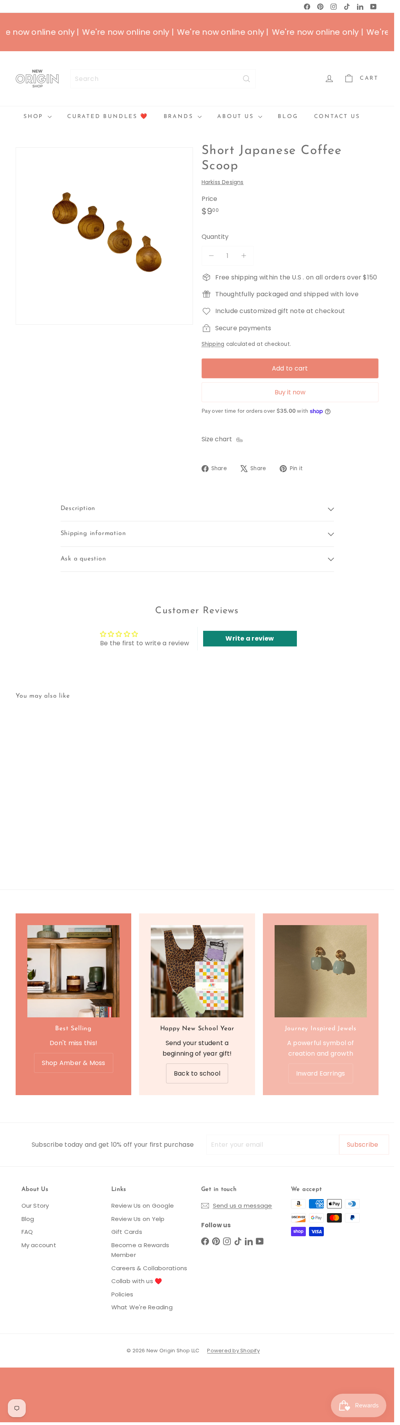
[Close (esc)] (312, 642)
